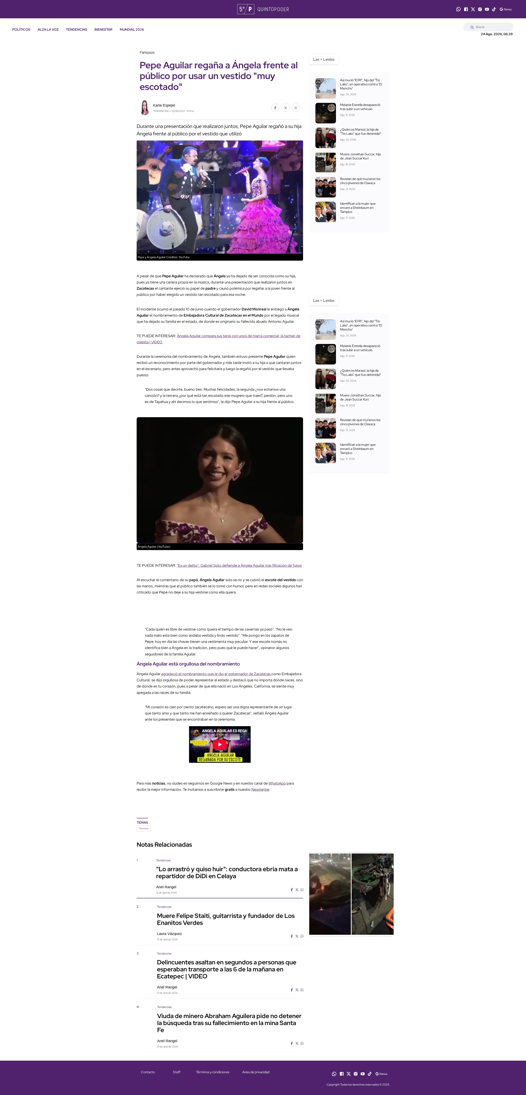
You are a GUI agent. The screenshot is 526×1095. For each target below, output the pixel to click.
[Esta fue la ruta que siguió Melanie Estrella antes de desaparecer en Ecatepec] (325, 113)
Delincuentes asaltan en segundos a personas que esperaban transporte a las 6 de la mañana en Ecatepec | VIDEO (226, 969)
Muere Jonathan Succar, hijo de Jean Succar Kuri (360, 156)
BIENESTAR (103, 29)
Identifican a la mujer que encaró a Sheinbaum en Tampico (358, 207)
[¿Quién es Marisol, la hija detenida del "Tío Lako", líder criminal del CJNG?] (325, 138)
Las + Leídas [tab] (324, 59)
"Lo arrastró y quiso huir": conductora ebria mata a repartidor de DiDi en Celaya (227, 872)
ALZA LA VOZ (48, 29)
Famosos (143, 828)
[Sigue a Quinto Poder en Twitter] (473, 9)
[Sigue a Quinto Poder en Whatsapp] (458, 9)
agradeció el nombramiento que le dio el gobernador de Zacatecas (216, 673)
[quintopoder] (262, 9)
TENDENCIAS (76, 29)
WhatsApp (277, 783)
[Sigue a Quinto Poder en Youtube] (487, 9)
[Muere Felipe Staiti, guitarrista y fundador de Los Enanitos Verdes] (351, 940)
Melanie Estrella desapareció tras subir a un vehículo (360, 107)
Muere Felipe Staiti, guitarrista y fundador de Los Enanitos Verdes (226, 919)
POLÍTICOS (21, 29)
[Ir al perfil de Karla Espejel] (145, 107)
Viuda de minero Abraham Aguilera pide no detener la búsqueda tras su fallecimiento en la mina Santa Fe (229, 1022)
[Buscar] (472, 26)
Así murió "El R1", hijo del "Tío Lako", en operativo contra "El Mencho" (361, 84)
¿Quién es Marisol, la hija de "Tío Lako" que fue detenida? (360, 131)
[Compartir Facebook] (275, 107)
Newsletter (260, 789)
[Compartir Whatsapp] (296, 107)
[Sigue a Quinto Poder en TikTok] (494, 9)
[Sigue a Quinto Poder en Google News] (505, 9)
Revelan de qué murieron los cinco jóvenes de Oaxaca (360, 181)
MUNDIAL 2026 (132, 29)
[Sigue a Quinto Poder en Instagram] (480, 9)
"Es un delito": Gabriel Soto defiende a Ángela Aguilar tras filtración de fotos (239, 565)
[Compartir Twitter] (285, 107)
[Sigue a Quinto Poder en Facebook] (466, 9)
